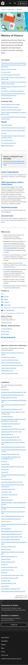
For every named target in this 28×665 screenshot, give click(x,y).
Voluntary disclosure (6, 98)
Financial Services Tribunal (8, 357)
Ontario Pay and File (6, 125)
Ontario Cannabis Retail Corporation (11, 362)
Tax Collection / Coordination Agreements (12, 91)
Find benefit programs (9, 207)
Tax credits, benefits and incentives (10, 75)
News (2, 648)
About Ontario (5, 637)
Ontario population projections (13, 130)
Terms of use (4, 655)
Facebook (6, 296)
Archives (3, 644)
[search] (15, 3)
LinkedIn (5, 299)
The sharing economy (7, 140)
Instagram (6, 302)
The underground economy (8, 143)
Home (3, 9)
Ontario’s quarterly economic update (11, 110)
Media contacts (5, 331)
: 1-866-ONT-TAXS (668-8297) (14, 307)
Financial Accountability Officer (11, 287)
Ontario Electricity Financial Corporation (12, 365)
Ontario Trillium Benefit (10, 172)
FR (10, 3)
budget (5, 245)
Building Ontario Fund (7, 370)
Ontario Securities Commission (9, 373)
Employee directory (6, 322)
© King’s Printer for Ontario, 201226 (11, 658)
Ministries (19, 9)
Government (10, 9)
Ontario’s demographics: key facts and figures (13, 128)
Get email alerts (9, 337)
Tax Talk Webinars (7, 145)
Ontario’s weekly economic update (10, 104)
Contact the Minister (6, 329)
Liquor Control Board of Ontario (9, 360)
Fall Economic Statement (10, 247)
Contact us (14, 625)
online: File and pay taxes (13, 87)
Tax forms (3, 133)
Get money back (7, 216)
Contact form (7, 305)
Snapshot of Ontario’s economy (9, 107)
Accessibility (4, 641)
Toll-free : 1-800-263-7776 (12, 313)
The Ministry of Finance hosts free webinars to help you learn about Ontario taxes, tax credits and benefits (13, 64)
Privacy (3, 651)
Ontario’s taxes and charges (8, 69)
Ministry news (5, 334)
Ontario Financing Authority (8, 368)
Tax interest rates (5, 72)
